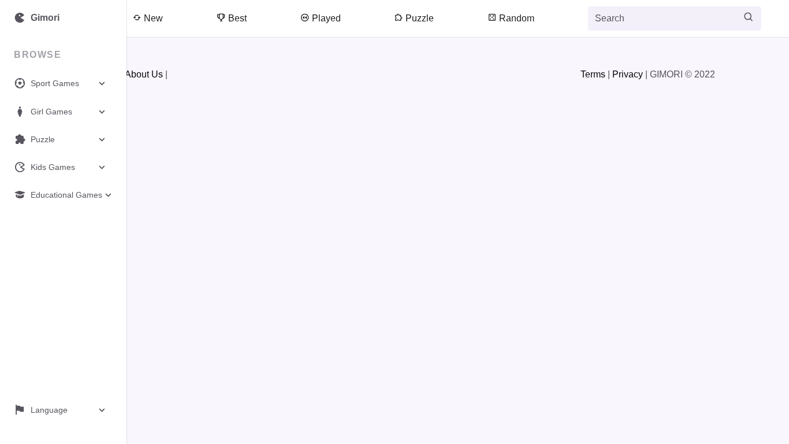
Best (236, 18)
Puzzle (418, 18)
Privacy (627, 74)
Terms (592, 74)
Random (515, 18)
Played (325, 18)
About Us (144, 74)
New (152, 18)
